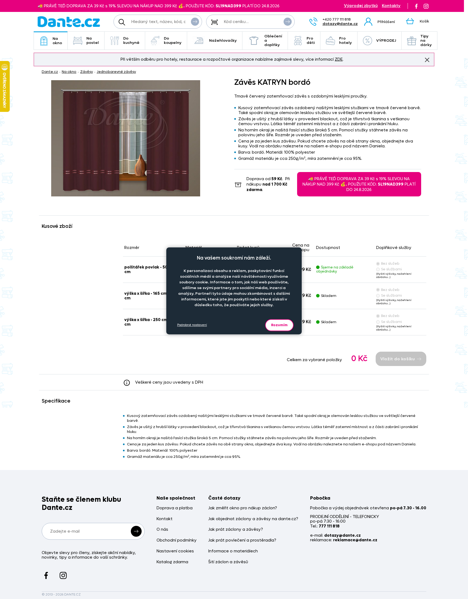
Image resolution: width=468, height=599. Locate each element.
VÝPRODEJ (386, 40)
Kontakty (391, 6)
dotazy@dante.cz (340, 23)
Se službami (391, 269)
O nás (162, 529)
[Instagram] (426, 6)
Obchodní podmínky (177, 540)
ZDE (339, 59)
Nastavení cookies (175, 551)
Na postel (92, 40)
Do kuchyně (131, 40)
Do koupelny (172, 40)
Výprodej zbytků (361, 6)
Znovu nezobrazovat (427, 59)
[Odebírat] (136, 531)
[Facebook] (416, 6)
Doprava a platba (175, 508)
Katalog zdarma (172, 562)
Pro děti (311, 40)
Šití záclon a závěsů (228, 562)
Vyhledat (195, 22)
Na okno (57, 41)
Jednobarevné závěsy (116, 71)
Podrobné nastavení (192, 325)
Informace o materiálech (233, 551)
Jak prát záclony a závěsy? (235, 529)
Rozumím (279, 325)
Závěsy (86, 71)
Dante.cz (50, 71)
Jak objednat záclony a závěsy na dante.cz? (253, 519)
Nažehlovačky (223, 40)
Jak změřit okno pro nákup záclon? (242, 508)
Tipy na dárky (426, 40)
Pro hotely (345, 40)
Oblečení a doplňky (273, 40)
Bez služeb (390, 263)
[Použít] (288, 22)
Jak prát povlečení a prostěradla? (242, 540)
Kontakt (165, 519)
